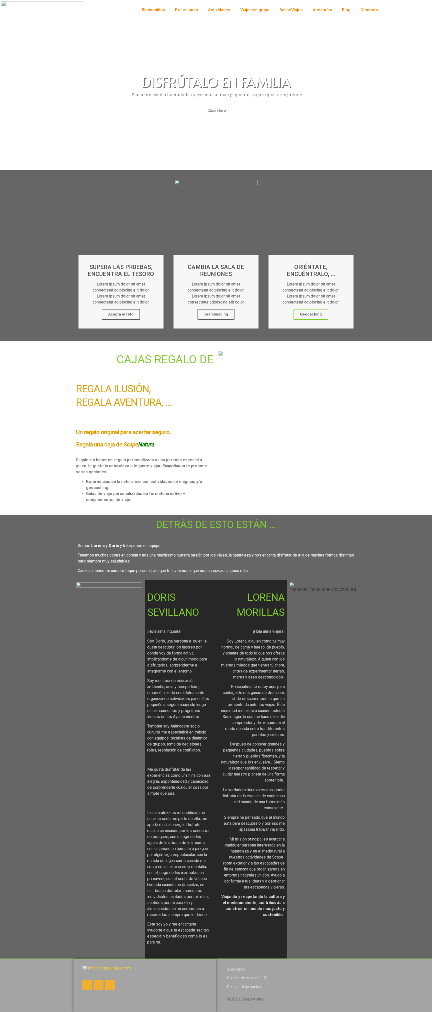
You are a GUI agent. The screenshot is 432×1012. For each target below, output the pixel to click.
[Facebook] (87, 985)
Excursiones (186, 10)
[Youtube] (99, 985)
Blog (346, 10)
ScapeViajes (291, 10)
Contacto (369, 10)
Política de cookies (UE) (247, 978)
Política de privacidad (245, 986)
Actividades (219, 10)
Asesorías (322, 10)
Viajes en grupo (255, 10)
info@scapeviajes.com (109, 968)
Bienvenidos (153, 10)
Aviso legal (236, 969)
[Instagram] (110, 985)
